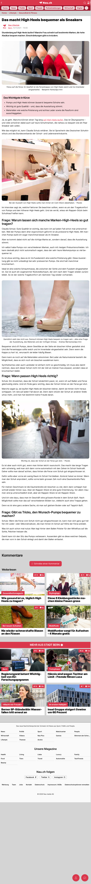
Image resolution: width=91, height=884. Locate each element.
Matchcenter (61, 731)
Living (21, 754)
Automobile (60, 758)
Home (4, 13)
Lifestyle (12, 13)
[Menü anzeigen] (89, 2)
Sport (40, 731)
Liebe (40, 754)
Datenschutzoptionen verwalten (77, 785)
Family (76, 754)
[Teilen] (75, 877)
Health (3, 754)
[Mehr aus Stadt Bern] (45, 645)
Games (58, 736)
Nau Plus (41, 736)
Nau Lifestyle (13, 25)
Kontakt (29, 785)
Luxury (58, 754)
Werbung (5, 785)
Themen (22, 740)
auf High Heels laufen (53, 120)
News (3, 731)
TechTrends (78, 758)
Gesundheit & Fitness (28, 13)
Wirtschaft (5, 736)
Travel (40, 758)
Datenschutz (40, 785)
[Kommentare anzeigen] (84, 877)
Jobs (21, 785)
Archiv (40, 740)
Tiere (21, 758)
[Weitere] (86, 8)
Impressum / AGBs (55, 785)
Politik (21, 731)
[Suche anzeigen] (85, 2)
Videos (22, 736)
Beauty (3, 763)
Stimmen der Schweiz (82, 736)
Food (3, 758)
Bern (10, 28)
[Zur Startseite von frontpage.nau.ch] (45, 3)
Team (14, 785)
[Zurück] (1, 2)
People (77, 731)
